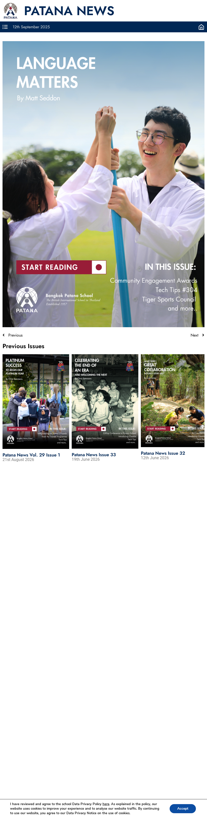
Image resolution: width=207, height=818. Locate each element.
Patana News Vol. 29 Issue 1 (31, 455)
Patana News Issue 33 (94, 454)
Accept (182, 808)
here (105, 804)
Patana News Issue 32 (163, 453)
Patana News (69, 11)
